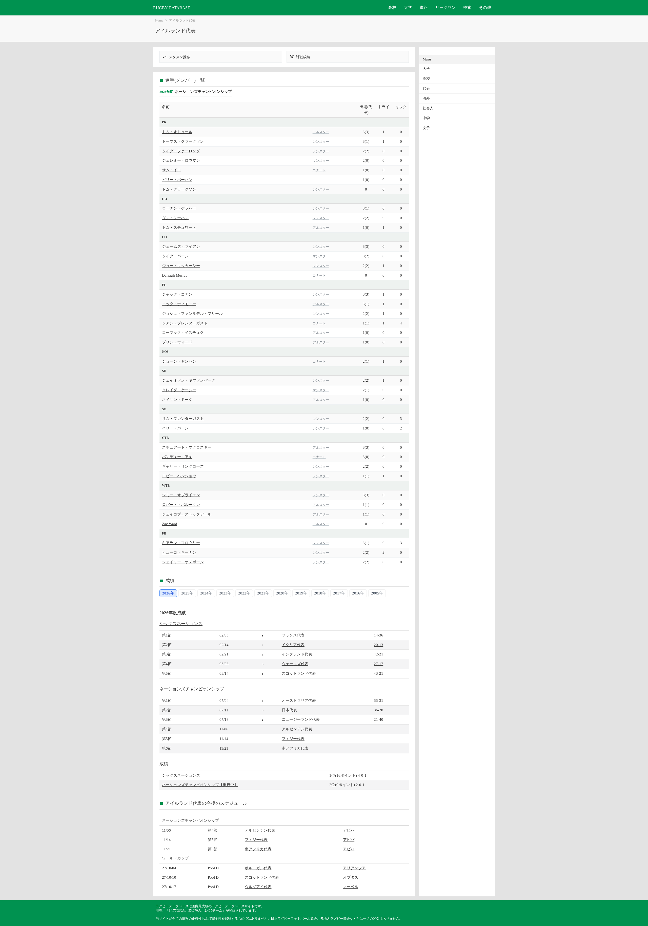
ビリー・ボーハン (177, 179)
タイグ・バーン (175, 256)
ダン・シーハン (175, 218)
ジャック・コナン (177, 294)
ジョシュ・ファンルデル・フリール (192, 313)
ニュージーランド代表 (301, 719)
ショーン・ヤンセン (179, 361)
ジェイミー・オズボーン (183, 562)
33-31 (378, 700)
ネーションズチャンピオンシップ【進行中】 (200, 785)
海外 (426, 98)
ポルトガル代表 (258, 868)
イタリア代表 (293, 645)
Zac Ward (169, 524)
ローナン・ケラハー (179, 208)
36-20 (378, 710)
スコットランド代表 (299, 673)
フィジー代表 (293, 738)
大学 (408, 7)
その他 (485, 7)
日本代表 (289, 710)
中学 (426, 118)
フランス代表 (293, 635)
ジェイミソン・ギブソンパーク (188, 380)
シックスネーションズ (180, 623)
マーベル (350, 886)
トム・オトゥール (177, 132)
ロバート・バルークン (181, 504)
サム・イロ (171, 170)
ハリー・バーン (175, 428)
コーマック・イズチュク (183, 332)
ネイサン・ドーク (177, 399)
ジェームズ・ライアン (181, 246)
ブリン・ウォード (177, 342)
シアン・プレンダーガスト (185, 323)
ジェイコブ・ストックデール (186, 514)
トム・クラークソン (179, 189)
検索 (467, 7)
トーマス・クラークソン (183, 141)
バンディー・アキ (177, 457)
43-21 (378, 673)
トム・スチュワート (179, 227)
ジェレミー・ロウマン (181, 160)
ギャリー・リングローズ (183, 466)
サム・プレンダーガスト (183, 418)
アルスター (321, 132)
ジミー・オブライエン (181, 495)
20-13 (378, 645)
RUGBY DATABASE (171, 8)
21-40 (378, 719)
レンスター (321, 141)
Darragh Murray (175, 275)
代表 (426, 88)
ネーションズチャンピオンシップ (191, 689)
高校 (392, 7)
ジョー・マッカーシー (181, 265)
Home (159, 20)
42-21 (378, 654)
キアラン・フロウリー (181, 543)
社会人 (428, 108)
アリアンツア (354, 868)
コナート (319, 170)
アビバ (348, 830)
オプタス (350, 877)
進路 (424, 7)
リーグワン (445, 7)
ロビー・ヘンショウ (179, 476)
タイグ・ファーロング (181, 151)
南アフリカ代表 (295, 748)
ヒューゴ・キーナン (179, 552)
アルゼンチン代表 (297, 729)
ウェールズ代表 (295, 664)
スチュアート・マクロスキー (186, 447)
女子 (426, 128)
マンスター (321, 160)
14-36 (378, 635)
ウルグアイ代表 (258, 886)
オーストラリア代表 (299, 700)
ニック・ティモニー (179, 304)
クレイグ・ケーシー (179, 390)
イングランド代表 (297, 654)
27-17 (378, 664)
